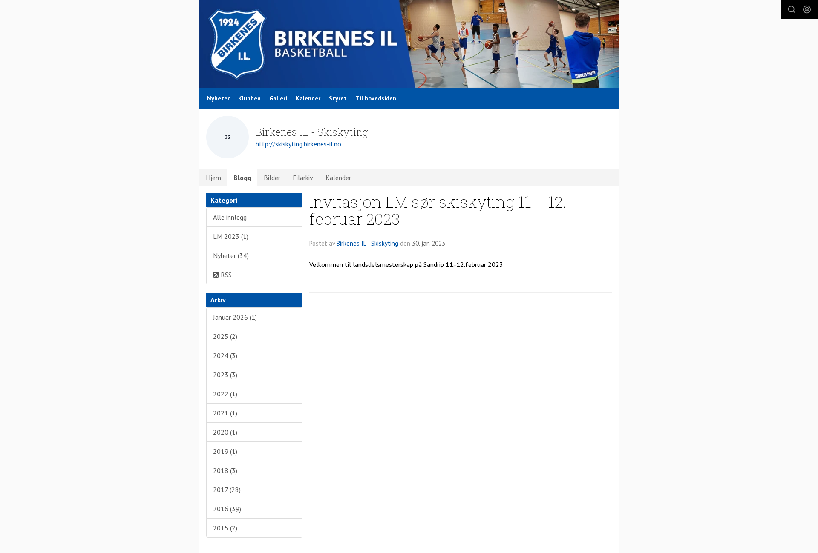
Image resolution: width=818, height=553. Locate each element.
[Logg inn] (807, 9)
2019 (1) (225, 451)
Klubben (249, 98)
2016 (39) (227, 508)
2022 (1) (225, 394)
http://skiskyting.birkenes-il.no (298, 144)
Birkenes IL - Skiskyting (367, 243)
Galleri (278, 98)
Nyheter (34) (231, 255)
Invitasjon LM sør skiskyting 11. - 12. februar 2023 (437, 210)
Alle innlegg (230, 217)
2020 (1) (225, 432)
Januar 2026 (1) (235, 317)
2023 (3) (225, 374)
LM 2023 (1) (230, 236)
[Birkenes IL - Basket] (409, 44)
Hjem (213, 177)
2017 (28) (227, 489)
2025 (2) (225, 336)
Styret (338, 98)
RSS (225, 274)
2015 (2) (225, 528)
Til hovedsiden (375, 98)
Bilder (272, 177)
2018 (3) (225, 470)
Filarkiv (303, 177)
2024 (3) (225, 355)
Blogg (242, 177)
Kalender (308, 98)
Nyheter (218, 98)
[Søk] (791, 9)
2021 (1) (225, 413)
